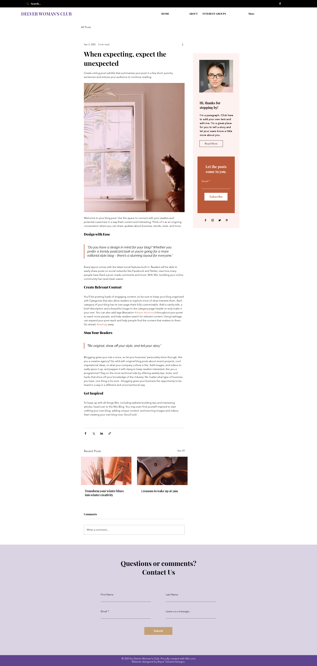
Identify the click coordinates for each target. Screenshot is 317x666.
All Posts (86, 27)
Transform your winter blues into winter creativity (104, 493)
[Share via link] (109, 433)
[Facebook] (280, 3)
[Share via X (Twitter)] (93, 433)
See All (181, 450)
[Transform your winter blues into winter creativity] (106, 471)
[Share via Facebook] (85, 433)
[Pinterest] (226, 220)
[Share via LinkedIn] (101, 433)
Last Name (172, 594)
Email (205, 181)
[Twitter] (219, 220)
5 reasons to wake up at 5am (159, 491)
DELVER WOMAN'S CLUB (46, 14)
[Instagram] (212, 220)
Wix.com (190, 658)
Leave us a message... (178, 611)
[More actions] (183, 44)
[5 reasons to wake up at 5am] (162, 471)
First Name (107, 594)
